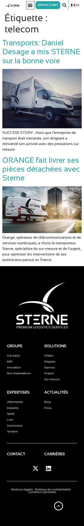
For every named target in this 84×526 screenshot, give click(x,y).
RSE (9, 361)
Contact (16, 454)
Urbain (48, 355)
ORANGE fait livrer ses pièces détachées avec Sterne (41, 169)
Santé (10, 414)
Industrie (13, 408)
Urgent (49, 373)
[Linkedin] (48, 468)
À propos (13, 355)
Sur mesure (52, 379)
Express (49, 367)
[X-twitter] (36, 468)
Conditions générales (42, 492)
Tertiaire (12, 431)
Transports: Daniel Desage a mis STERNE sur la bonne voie (41, 52)
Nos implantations (19, 373)
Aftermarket (15, 402)
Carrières (54, 454)
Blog (47, 402)
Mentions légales (22, 489)
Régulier (50, 361)
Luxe (10, 419)
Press (48, 408)
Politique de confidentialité (52, 489)
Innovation (14, 367)
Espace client (48, 5)
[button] (30, 5)
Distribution (15, 425)
